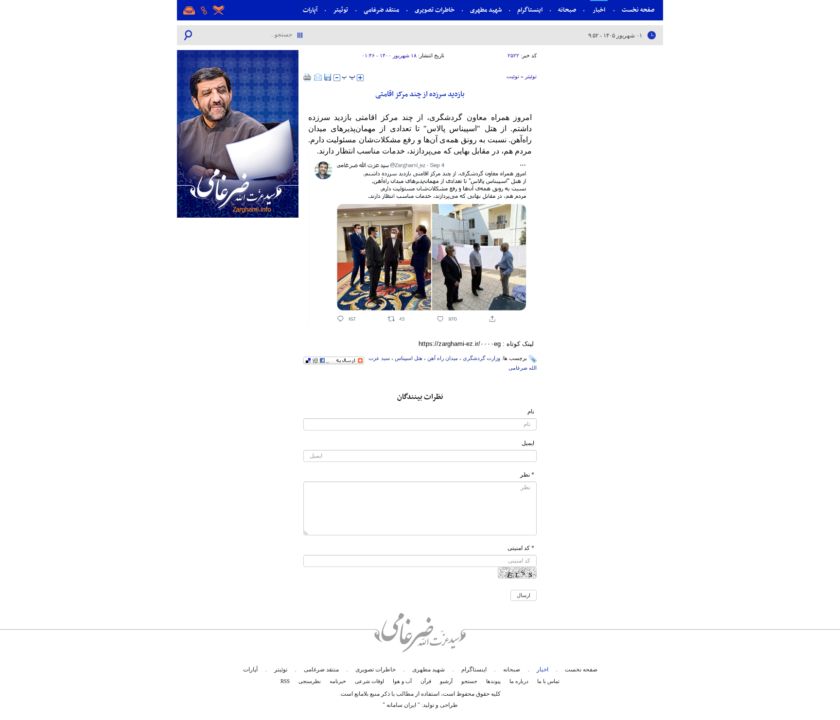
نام (530, 411)
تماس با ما (548, 681)
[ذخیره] (327, 77)
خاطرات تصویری (435, 10)
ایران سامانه (401, 705)
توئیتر (340, 10)
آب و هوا (402, 681)
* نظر (527, 474)
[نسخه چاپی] (307, 77)
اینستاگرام (529, 10)
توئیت (513, 76)
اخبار (599, 10)
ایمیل (528, 443)
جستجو (469, 681)
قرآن (425, 681)
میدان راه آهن (442, 358)
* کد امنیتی (521, 548)
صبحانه (567, 10)
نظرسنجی (309, 681)
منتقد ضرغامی (381, 10)
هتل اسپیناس (408, 358)
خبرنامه (338, 681)
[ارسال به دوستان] (318, 77)
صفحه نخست (638, 10)
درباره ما (518, 681)
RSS (285, 681)
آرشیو (446, 681)
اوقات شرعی (369, 681)
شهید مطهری (486, 10)
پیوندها (493, 681)
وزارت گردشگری (481, 358)
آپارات (310, 10)
